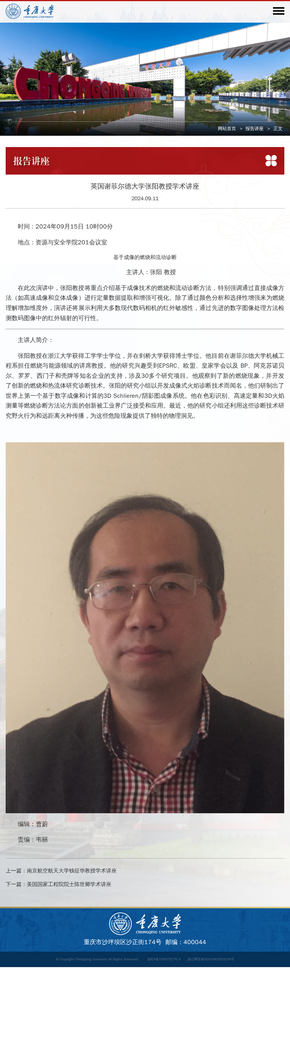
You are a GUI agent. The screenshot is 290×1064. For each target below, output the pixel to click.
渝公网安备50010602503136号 (210, 959)
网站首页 (227, 129)
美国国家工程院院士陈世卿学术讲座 (69, 884)
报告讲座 (254, 129)
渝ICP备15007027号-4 (163, 959)
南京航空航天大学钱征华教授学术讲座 (72, 871)
